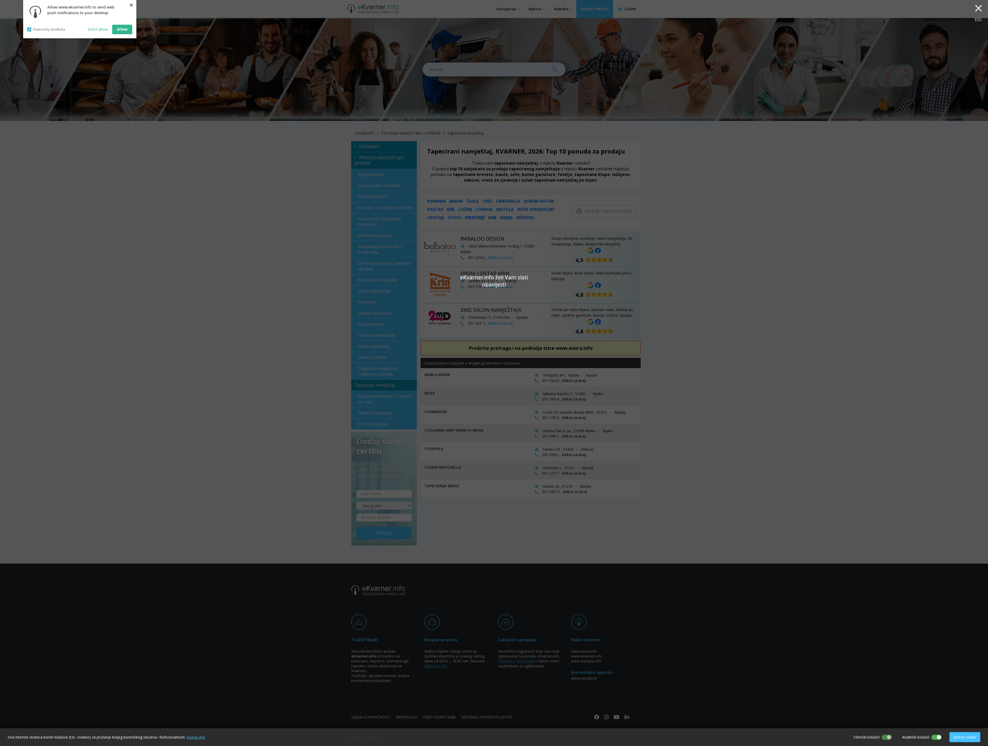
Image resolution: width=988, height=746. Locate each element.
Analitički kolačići (916, 737)
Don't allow (98, 29)
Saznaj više (196, 737)
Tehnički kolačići (866, 737)
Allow (122, 29)
